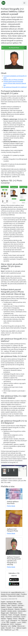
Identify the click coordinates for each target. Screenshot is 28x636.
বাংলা (19, 620)
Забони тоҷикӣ (21, 628)
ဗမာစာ (3, 628)
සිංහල (13, 628)
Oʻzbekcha (4, 615)
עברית (3, 622)
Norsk (20, 613)
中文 (17, 630)
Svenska (3, 618)
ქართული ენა (5, 624)
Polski (10, 615)
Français (9, 607)
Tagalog (9, 618)
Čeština (3, 605)
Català (20, 603)
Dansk (8, 605)
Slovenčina (9, 617)
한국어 (12, 624)
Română (23, 615)
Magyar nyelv (5, 613)
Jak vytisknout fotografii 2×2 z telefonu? (15, 87)
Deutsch (14, 605)
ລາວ (9, 626)
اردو (13, 630)
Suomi (23, 617)
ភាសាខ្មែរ (14, 626)
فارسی (19, 622)
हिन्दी (8, 622)
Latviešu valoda (11, 611)
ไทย (2, 630)
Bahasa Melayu (12, 603)
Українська (7, 630)
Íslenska (17, 609)
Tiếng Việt (21, 618)
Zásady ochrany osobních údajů (10, 594)
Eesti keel (20, 605)
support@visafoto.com (17, 592)
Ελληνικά (24, 620)
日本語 (24, 622)
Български (13, 620)
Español (3, 607)
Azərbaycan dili (11, 602)
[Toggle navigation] (24, 2)
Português (16, 615)
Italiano (23, 609)
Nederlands (13, 613)
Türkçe (15, 618)
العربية (7, 620)
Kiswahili (3, 611)
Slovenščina (16, 617)
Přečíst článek (11, 506)
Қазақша (18, 624)
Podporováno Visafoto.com (16, 596)
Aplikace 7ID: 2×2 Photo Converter (13, 79)
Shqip (2, 617)
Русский (8, 628)
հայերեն (13, 622)
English (3, 602)
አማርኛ (2, 620)
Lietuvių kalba (22, 611)
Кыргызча (4, 626)
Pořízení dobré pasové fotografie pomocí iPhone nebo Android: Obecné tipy (14, 83)
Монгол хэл (20, 626)
